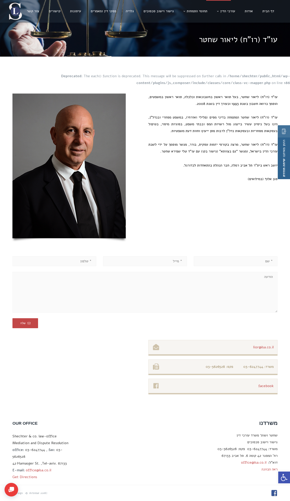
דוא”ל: (273, 462)
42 (14, 463)
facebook (266, 385)
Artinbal (34, 493)
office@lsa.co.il (38, 470)
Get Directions (24, 477)
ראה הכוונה (269, 469)
